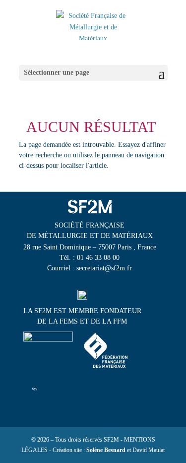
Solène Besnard (105, 450)
